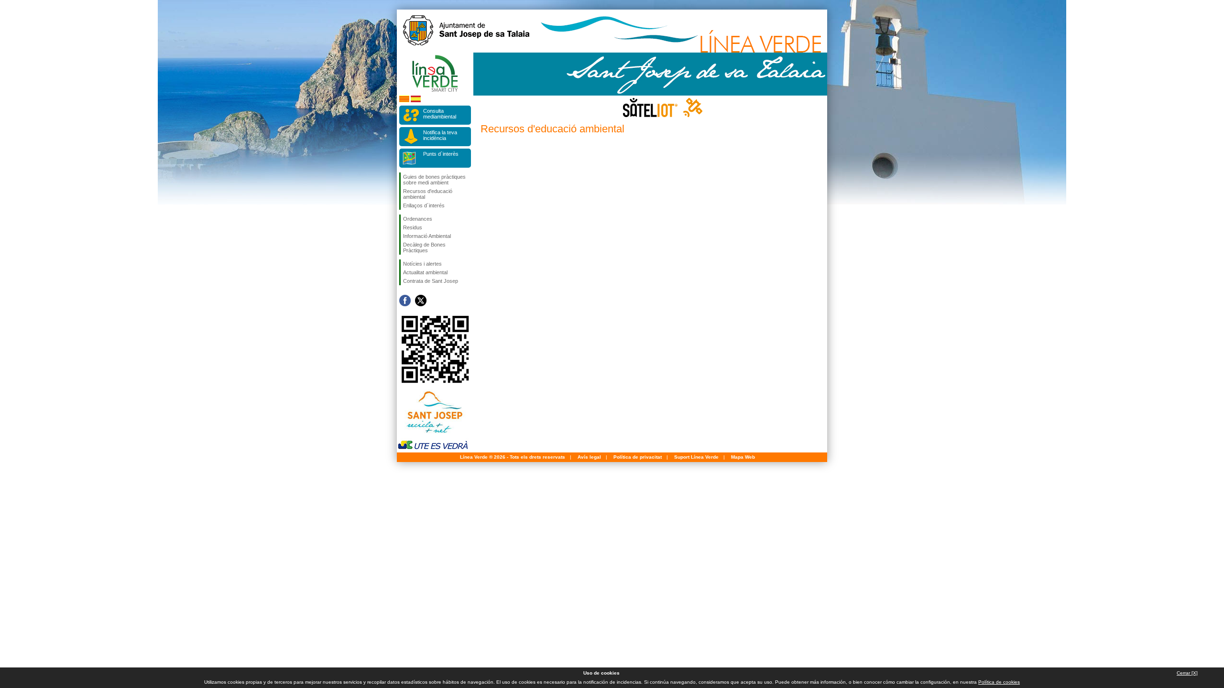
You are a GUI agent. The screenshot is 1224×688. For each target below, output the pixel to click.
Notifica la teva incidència (440, 135)
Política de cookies (999, 682)
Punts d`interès (441, 154)
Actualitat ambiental (425, 272)
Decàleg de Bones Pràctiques (424, 247)
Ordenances (417, 219)
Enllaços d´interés (424, 205)
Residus (412, 227)
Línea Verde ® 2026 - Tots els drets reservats (512, 457)
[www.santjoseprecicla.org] (433, 435)
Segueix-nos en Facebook (405, 300)
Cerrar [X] (1187, 673)
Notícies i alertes (422, 264)
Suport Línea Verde (696, 457)
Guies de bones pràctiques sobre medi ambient (434, 179)
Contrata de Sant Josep (430, 281)
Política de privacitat (637, 457)
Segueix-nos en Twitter (420, 300)
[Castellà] (416, 100)
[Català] (404, 100)
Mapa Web (743, 457)
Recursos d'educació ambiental (427, 194)
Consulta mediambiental (439, 113)
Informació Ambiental (427, 236)
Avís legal (589, 457)
